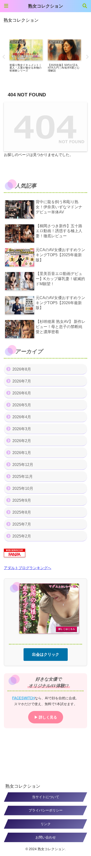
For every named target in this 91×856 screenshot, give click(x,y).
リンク (46, 824)
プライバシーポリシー (46, 810)
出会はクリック (45, 654)
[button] (78, 702)
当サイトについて (45, 797)
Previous (3, 57)
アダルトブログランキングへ (27, 568)
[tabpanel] (26, 56)
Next (87, 57)
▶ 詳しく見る (45, 717)
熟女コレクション (45, 6)
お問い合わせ (45, 837)
